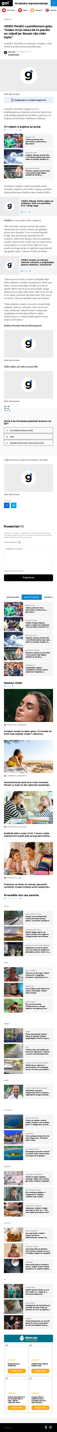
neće (23, 417)
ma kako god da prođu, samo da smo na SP (39, 424)
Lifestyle (53, 10)
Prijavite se (28, 577)
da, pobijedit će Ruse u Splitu (33, 411)
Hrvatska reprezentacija (31, 3)
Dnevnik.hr (11, 10)
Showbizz (38, 10)
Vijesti (25, 10)
